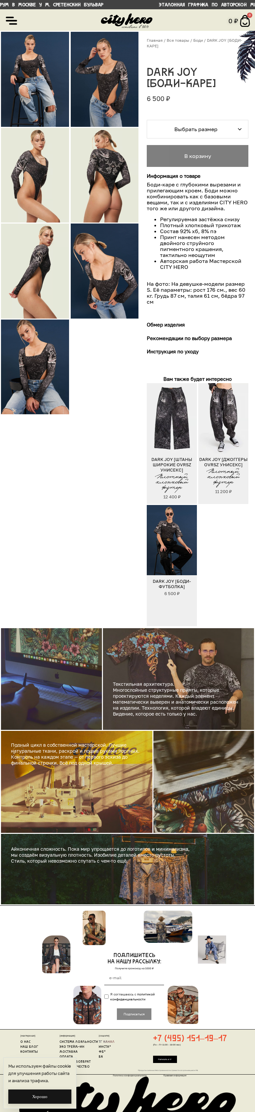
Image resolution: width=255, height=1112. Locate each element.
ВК (101, 1056)
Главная (155, 40)
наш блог (29, 1046)
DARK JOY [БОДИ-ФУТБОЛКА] (172, 584)
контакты (29, 1051)
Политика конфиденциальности (130, 1075)
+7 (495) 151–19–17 (190, 1039)
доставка (68, 1051)
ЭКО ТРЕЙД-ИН (71, 1046)
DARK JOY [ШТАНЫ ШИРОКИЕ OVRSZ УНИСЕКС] (172, 464)
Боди (198, 40)
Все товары (178, 40)
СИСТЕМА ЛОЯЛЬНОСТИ (78, 1041)
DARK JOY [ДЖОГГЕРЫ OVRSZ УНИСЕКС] (223, 461)
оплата (66, 1056)
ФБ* (102, 1051)
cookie (64, 1066)
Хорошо (39, 1096)
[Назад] (154, 418)
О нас (25, 1041)
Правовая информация (174, 1075)
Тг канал (107, 1041)
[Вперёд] (190, 418)
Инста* (105, 1046)
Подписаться (134, 1014)
